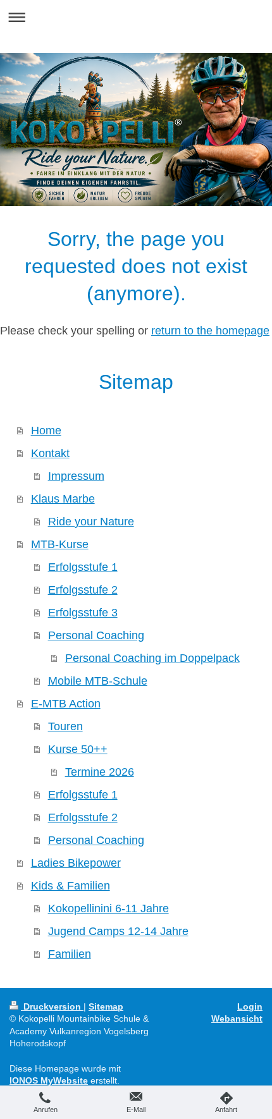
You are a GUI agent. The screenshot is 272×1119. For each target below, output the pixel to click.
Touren (65, 726)
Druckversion (52, 1006)
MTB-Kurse (60, 544)
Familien (69, 954)
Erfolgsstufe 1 (83, 567)
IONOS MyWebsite (48, 1080)
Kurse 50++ (78, 749)
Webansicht (237, 1018)
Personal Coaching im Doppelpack (152, 658)
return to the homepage (210, 330)
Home (46, 430)
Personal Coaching (96, 635)
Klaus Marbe (63, 498)
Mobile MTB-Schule (97, 681)
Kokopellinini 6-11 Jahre (108, 908)
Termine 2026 (99, 772)
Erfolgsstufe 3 (83, 612)
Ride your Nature (91, 521)
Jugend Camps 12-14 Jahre (118, 931)
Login (250, 1006)
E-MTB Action (66, 703)
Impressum (76, 476)
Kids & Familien (70, 885)
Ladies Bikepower (76, 863)
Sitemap (106, 1006)
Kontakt (50, 453)
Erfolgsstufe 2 (83, 590)
